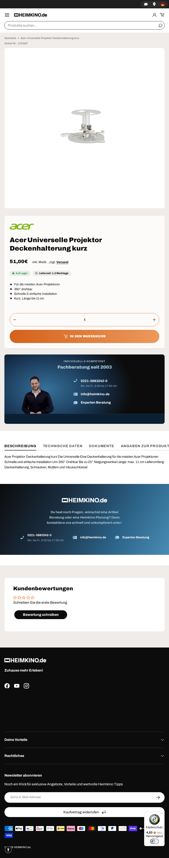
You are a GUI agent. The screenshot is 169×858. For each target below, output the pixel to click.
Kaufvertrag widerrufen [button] (81, 812)
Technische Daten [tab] (63, 446)
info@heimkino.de (95, 394)
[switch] (154, 841)
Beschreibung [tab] (20, 446)
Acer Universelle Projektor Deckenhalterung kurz (49, 38)
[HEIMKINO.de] (30, 15)
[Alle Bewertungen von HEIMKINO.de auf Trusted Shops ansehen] (84, 708)
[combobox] (84, 25)
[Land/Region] (162, 4)
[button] (162, 15)
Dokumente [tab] (101, 446)
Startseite (10, 38)
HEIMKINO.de (22, 847)
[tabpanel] (84, 504)
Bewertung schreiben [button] (41, 614)
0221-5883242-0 (94, 381)
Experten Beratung (96, 402)
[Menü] (162, 814)
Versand (62, 262)
